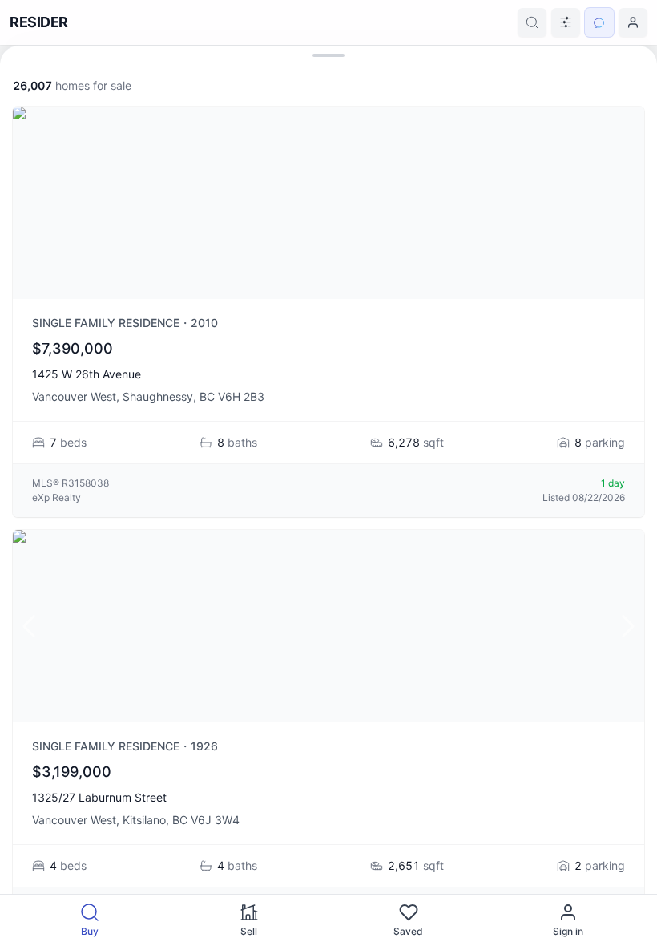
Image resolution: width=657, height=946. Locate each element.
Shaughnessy (158, 396)
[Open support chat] (599, 22)
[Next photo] (628, 626)
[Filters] (565, 22)
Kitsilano (144, 820)
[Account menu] (633, 22)
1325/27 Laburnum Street (99, 797)
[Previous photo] (29, 626)
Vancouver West (74, 396)
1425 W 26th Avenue (86, 374)
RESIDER (39, 22)
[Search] (532, 22)
